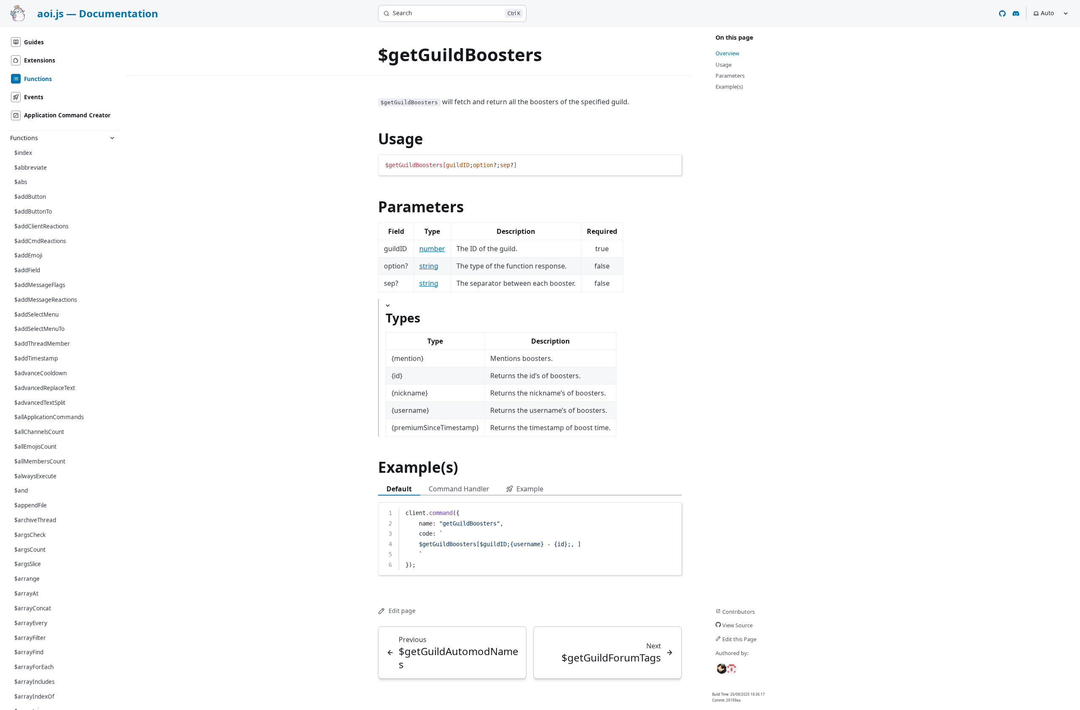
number (432, 248)
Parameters (421, 207)
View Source (737, 625)
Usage (400, 139)
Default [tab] (399, 488)
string (428, 266)
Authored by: (732, 653)
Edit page (402, 611)
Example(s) (418, 467)
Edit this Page (738, 639)
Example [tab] (529, 488)
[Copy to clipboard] (671, 164)
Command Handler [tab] (459, 488)
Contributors (738, 611)
